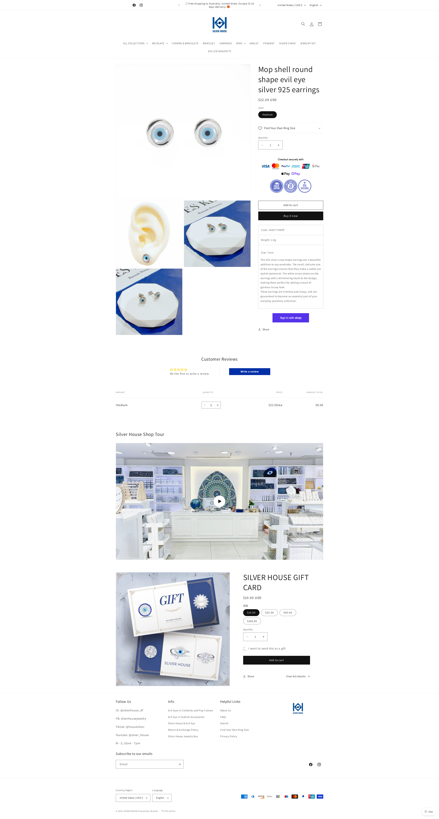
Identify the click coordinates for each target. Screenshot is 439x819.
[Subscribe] (179, 764)
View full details (295, 676)
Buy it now (291, 216)
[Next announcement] (260, 5)
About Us (225, 710)
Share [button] (266, 329)
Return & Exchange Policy (183, 729)
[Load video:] (219, 501)
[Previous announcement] (179, 5)
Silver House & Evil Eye (181, 723)
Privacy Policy (228, 736)
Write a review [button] (250, 371)
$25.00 (269, 612)
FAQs (223, 717)
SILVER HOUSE (130, 811)
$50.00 (287, 612)
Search (224, 723)
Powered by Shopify (148, 811)
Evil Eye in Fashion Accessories (186, 717)
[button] (135, 43)
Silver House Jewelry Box (183, 736)
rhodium (267, 114)
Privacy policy (168, 811)
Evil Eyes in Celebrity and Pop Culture (190, 710)
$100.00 (252, 621)
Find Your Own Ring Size (234, 729)
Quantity (263, 137)
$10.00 (251, 612)
